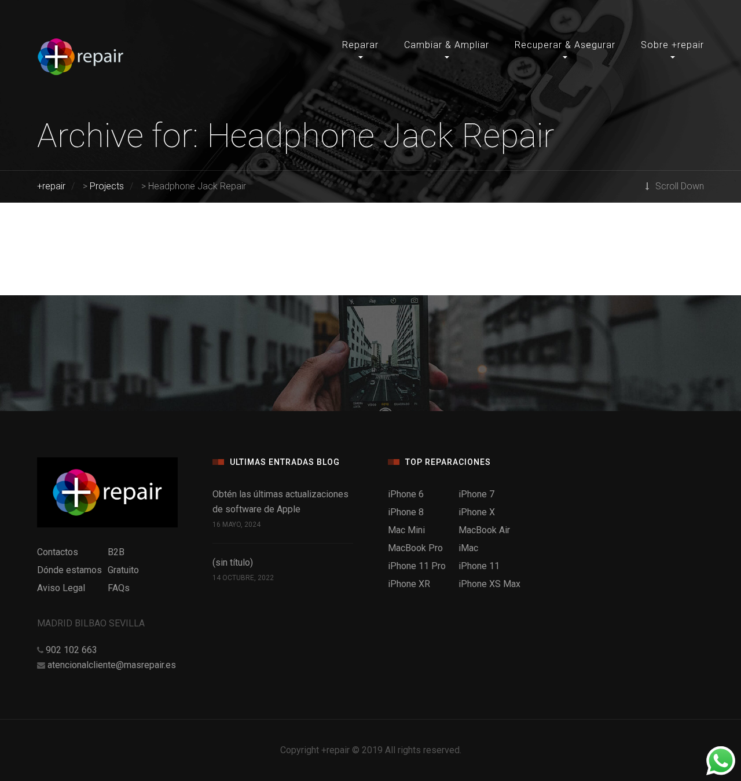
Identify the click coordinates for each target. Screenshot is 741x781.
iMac (468, 547)
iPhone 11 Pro (417, 565)
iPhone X (476, 512)
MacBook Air (484, 530)
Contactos (57, 552)
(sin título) (232, 562)
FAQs (119, 587)
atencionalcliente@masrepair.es (111, 664)
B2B (116, 552)
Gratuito (123, 569)
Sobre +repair (672, 44)
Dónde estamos (69, 569)
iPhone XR (409, 583)
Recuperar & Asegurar (565, 44)
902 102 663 (71, 649)
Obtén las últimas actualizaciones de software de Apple (280, 502)
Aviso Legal (61, 587)
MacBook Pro (415, 547)
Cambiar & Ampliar (446, 44)
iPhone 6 (406, 494)
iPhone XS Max (489, 583)
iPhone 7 (476, 494)
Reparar (360, 44)
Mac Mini (406, 530)
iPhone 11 (479, 565)
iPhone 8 (406, 512)
